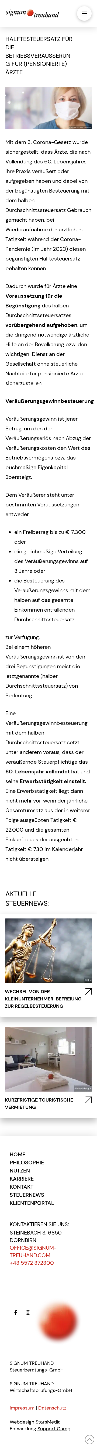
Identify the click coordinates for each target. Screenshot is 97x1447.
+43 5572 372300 (32, 1262)
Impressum (22, 1408)
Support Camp (53, 1428)
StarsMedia (48, 1422)
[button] (84, 13)
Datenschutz (52, 1408)
